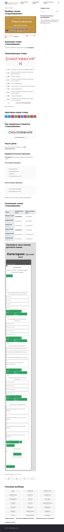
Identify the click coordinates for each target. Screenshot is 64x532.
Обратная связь (9, 518)
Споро (13, 491)
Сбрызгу (13, 511)
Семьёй (13, 503)
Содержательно (47, 503)
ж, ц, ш (9, 296)
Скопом (30, 499)
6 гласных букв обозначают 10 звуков (17, 352)
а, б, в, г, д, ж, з (11, 323)
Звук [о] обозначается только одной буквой (15, 418)
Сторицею (47, 515)
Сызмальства (47, 491)
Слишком (13, 507)
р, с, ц (9, 307)
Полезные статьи (10, 522)
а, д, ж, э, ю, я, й (11, 334)
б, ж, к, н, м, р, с (11, 385)
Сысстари (47, 499)
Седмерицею (30, 511)
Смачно (30, 503)
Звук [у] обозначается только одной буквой (15, 435)
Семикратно (13, 499)
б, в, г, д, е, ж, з (11, 382)
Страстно (30, 495)
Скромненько (30, 515)
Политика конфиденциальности (25, 518)
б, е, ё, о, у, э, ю (11, 392)
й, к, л (9, 303)
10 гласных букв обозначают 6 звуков (17, 348)
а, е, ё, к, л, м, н (11, 330)
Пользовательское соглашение (45, 518)
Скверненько (13, 495)
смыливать (31, 47)
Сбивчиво (30, 507)
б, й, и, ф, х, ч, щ (11, 389)
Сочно (13, 515)
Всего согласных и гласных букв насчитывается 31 (14, 363)
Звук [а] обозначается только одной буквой (15, 409)
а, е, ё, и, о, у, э (11, 327)
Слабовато (47, 507)
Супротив (30, 491)
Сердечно (47, 511)
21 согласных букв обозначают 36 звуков (16, 357)
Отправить (10, 466)
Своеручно (47, 495)
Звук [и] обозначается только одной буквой (15, 427)
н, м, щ (9, 300)
